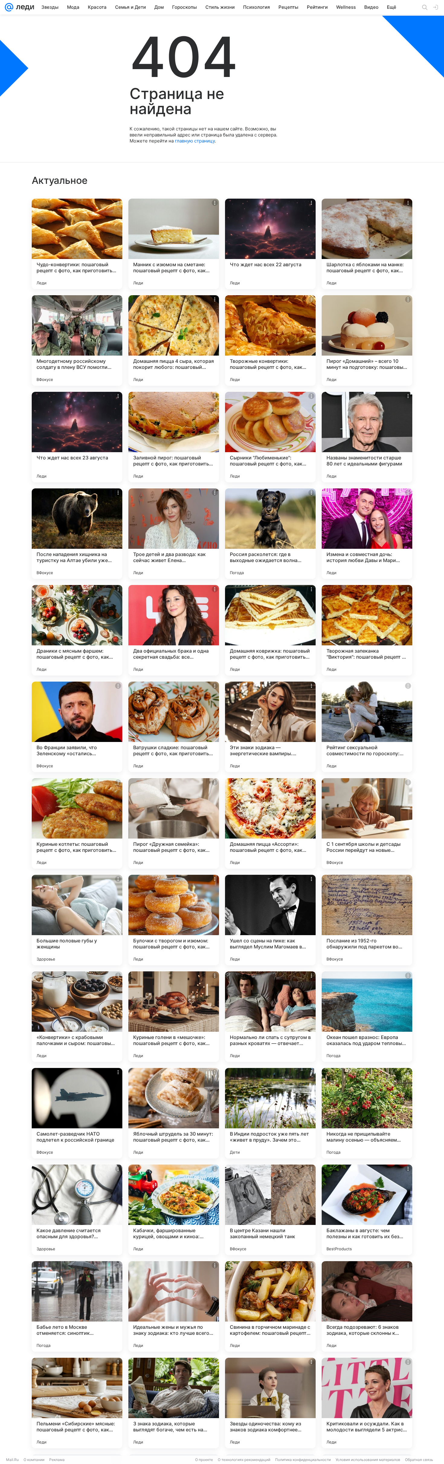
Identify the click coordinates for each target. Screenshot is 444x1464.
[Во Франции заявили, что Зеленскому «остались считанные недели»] (77, 727)
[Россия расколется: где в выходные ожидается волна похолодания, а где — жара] (270, 533)
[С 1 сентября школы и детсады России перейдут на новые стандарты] (367, 823)
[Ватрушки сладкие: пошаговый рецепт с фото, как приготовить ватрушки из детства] (173, 727)
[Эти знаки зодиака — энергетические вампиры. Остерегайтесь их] (270, 727)
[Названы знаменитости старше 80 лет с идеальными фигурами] (367, 437)
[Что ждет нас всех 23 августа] (77, 437)
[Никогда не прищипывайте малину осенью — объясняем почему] (367, 1113)
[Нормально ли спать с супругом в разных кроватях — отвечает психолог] (270, 1016)
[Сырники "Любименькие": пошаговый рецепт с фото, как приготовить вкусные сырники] (270, 437)
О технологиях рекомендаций (244, 1459)
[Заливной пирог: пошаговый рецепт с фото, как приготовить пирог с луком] (173, 437)
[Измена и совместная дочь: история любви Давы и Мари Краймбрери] (367, 533)
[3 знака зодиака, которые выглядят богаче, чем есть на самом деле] (173, 1403)
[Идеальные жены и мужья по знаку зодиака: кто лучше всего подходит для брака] (173, 1306)
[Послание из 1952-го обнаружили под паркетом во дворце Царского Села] (367, 920)
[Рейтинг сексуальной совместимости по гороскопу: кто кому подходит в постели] (367, 727)
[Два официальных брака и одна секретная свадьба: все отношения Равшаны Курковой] (173, 630)
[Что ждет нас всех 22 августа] (270, 244)
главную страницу (195, 141)
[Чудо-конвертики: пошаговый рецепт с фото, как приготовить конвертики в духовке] (77, 244)
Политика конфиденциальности (303, 1459)
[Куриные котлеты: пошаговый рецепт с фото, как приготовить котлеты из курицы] (77, 823)
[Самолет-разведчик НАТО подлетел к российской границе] (77, 1113)
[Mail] (9, 7)
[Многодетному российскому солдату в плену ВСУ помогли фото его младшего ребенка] (77, 340)
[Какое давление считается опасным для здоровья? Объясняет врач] (77, 1210)
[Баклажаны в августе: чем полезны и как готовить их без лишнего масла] (367, 1210)
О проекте (204, 1459)
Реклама (57, 1459)
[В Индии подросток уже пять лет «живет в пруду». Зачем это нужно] (270, 1113)
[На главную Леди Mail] (23, 7)
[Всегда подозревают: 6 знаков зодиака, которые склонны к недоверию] (367, 1306)
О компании (34, 1459)
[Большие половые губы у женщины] (77, 920)
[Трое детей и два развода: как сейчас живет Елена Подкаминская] (173, 533)
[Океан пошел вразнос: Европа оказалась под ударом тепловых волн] (367, 1016)
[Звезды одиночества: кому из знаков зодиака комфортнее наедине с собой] (270, 1403)
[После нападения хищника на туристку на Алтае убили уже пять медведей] (77, 533)
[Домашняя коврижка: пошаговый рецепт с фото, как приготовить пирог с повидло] (270, 630)
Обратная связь (419, 1459)
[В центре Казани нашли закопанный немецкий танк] (270, 1210)
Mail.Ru (12, 1459)
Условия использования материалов (368, 1459)
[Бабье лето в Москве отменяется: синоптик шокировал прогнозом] (77, 1306)
